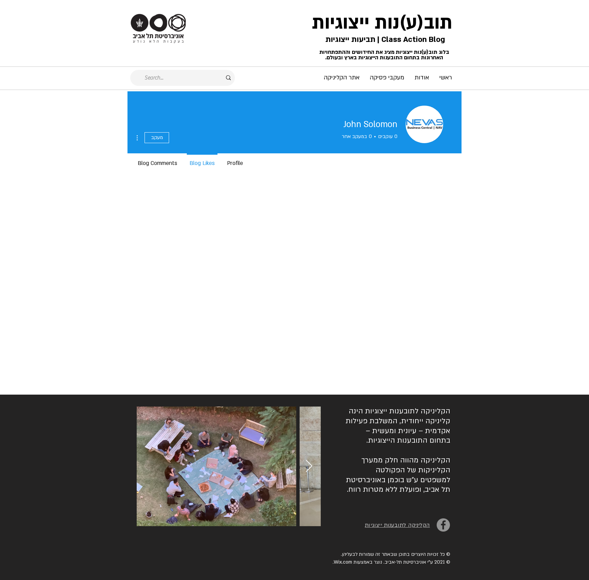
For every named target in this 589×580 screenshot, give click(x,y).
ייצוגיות (340, 23)
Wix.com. (342, 562)
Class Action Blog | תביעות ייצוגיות (384, 39)
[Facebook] (443, 525)
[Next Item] (309, 466)
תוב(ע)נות (413, 23)
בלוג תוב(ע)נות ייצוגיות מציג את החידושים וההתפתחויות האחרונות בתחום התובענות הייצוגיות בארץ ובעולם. (384, 54)
